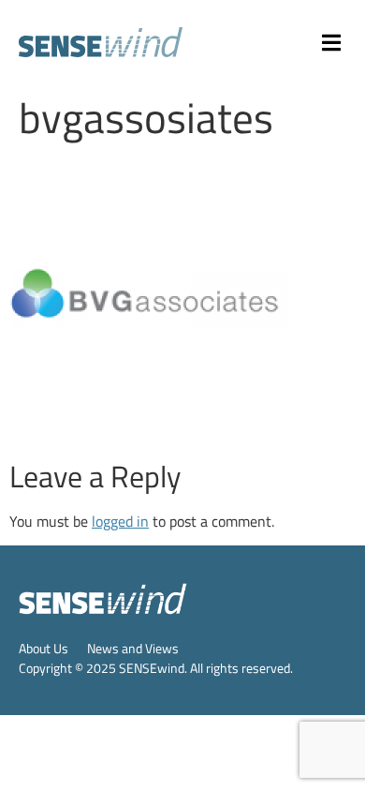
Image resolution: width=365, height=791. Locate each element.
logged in (120, 521)
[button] (332, 42)
